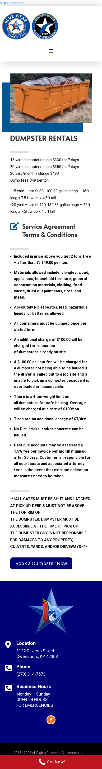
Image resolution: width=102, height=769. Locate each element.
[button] (51, 50)
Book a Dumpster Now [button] (41, 563)
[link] (51, 762)
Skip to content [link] (12, 2)
